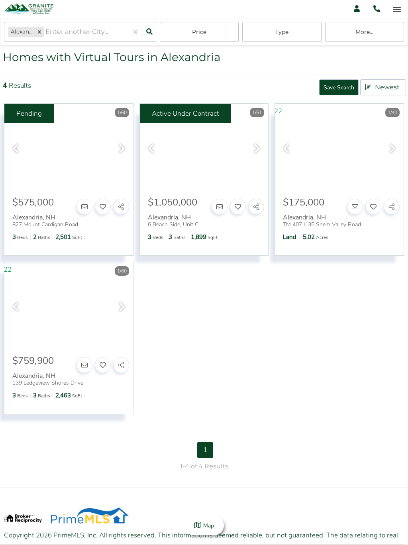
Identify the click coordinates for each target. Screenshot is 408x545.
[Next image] (122, 149)
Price (199, 32)
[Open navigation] (397, 9)
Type (281, 32)
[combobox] (46, 32)
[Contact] (84, 207)
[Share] (121, 207)
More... (364, 32)
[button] (39, 32)
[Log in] (357, 9)
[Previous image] (15, 149)
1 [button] (205, 449)
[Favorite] (103, 207)
